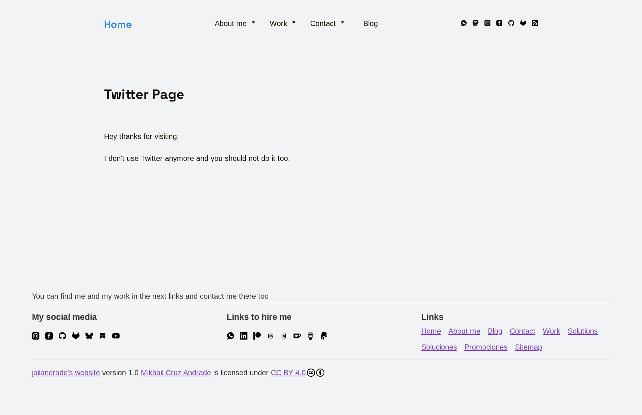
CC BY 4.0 (288, 373)
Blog (370, 23)
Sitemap (528, 347)
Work (551, 331)
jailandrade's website (66, 373)
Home (118, 24)
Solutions (583, 331)
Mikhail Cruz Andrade (176, 373)
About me (464, 331)
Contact (522, 331)
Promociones (486, 347)
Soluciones (439, 347)
